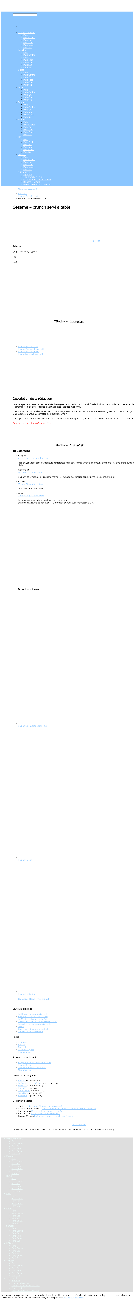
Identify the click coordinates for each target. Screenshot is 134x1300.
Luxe (20, 87)
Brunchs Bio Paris (31, 182)
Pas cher (22, 50)
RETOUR (96, 241)
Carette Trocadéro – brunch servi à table (37, 1021)
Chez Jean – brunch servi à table (33, 1029)
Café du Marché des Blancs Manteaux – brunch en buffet (69, 1108)
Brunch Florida (25, 860)
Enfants (22, 102)
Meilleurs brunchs (26, 32)
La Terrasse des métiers (29, 1083)
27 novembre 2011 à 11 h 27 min (33, 458)
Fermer (80, 1297)
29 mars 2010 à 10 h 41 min (31, 472)
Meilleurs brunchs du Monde (36, 184)
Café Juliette (24, 1090)
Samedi (21, 119)
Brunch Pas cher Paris (28, 351)
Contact (22, 1047)
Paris (25, 35)
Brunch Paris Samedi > (28, 196)
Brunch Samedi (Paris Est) (30, 354)
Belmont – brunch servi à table (33, 1016)
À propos (27, 174)
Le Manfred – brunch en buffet (32, 1019)
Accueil (21, 1044)
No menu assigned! (27, 189)
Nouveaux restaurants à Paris (37, 179)
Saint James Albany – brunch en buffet (45, 1106)
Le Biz (21, 1026)
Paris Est (27, 40)
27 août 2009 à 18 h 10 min (31, 484)
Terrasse (22, 154)
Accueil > (22, 193)
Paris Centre (29, 37)
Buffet (21, 70)
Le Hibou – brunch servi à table (33, 1014)
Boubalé (22, 1088)
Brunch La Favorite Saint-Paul (32, 726)
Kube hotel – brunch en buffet (45, 1113)
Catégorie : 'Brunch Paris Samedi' (33, 999)
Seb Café (22, 1085)
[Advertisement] (32, 545)
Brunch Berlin (24, 1065)
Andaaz (22, 1080)
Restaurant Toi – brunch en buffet (47, 1111)
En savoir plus (70, 1297)
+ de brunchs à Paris (32, 177)
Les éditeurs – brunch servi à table (34, 1024)
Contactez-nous (79, 1125)
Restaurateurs (25, 1052)
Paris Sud (27, 47)
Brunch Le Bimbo (26, 994)
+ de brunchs (24, 172)
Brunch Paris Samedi (28, 346)
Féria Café (23, 1093)
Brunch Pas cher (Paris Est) (31, 349)
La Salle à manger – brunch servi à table (53, 1116)
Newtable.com (25, 1070)
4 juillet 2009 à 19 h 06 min (31, 495)
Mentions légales (26, 1049)
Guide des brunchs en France (32, 1067)
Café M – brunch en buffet (30, 1031)
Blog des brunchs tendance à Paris (34, 1062)
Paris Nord (28, 42)
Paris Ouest (28, 45)
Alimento (22, 1095)
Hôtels (21, 137)
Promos (27, 67)
